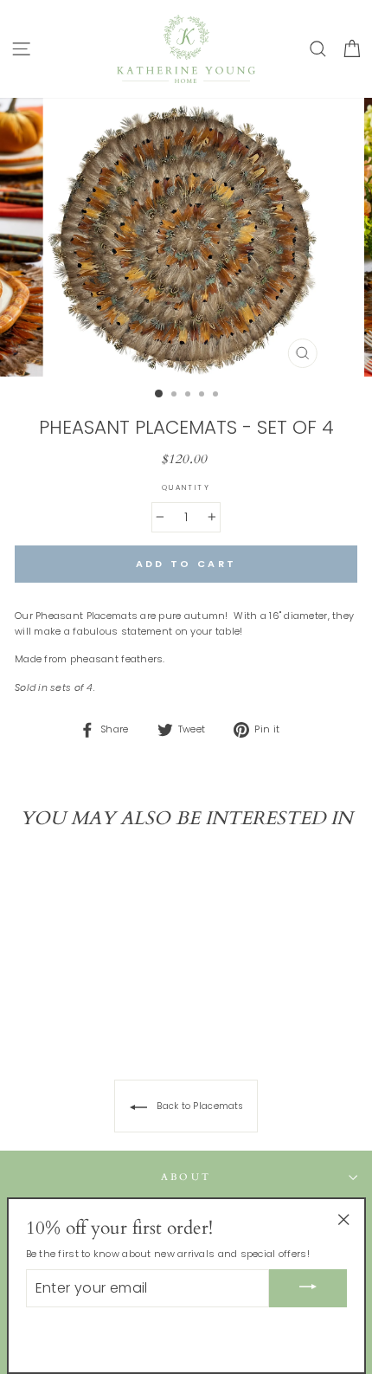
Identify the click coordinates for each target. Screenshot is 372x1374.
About (186, 1177)
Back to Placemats (198, 1106)
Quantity (186, 487)
